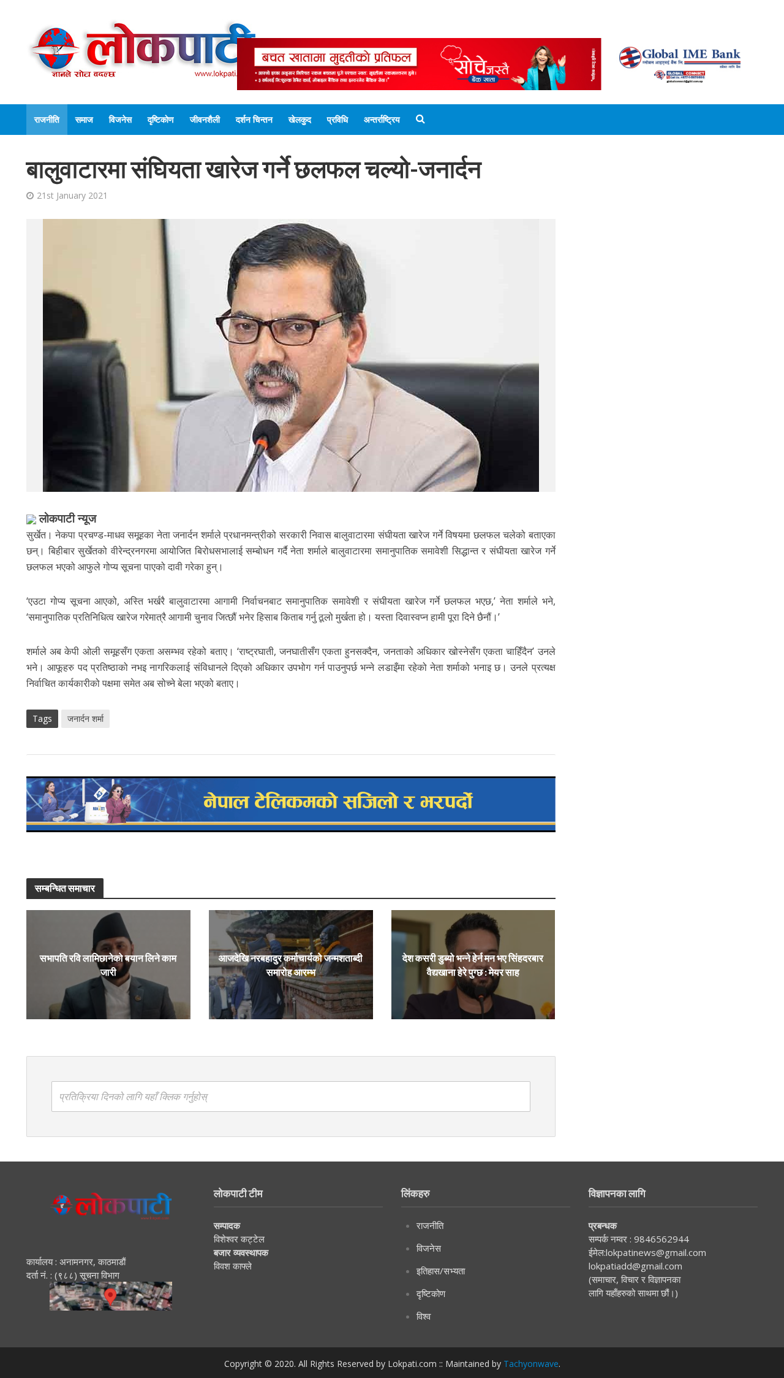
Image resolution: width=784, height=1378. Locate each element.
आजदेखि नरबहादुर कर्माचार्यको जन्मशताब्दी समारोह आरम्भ (291, 965)
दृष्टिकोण (161, 119)
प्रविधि (337, 119)
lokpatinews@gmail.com (656, 1252)
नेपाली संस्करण (442, 26)
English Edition (364, 26)
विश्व (424, 1316)
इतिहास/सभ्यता (441, 1271)
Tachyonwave (531, 1363)
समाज (84, 119)
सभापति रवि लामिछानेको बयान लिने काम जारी (108, 965)
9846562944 (660, 1239)
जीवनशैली (205, 119)
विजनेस (120, 119)
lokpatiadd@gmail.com (635, 1266)
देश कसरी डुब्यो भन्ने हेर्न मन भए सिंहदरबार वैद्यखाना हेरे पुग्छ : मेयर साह (472, 965)
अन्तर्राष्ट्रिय (382, 119)
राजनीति (46, 119)
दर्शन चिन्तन (254, 119)
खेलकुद (299, 119)
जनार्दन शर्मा (85, 718)
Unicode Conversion (531, 26)
